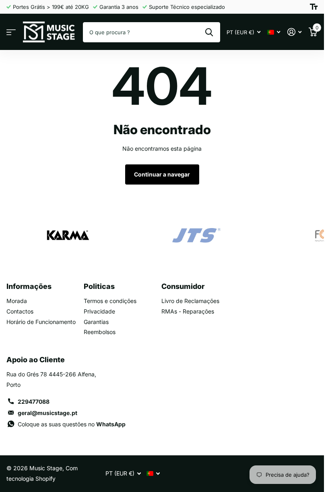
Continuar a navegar (162, 174)
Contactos (19, 311)
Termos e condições (110, 300)
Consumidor (182, 286)
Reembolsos (100, 331)
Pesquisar (209, 32)
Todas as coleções (11, 32)
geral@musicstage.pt (47, 412)
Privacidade (99, 311)
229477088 (34, 401)
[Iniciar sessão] (294, 32)
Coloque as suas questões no (72, 424)
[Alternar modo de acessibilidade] (314, 7)
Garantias (96, 321)
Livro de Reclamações (190, 300)
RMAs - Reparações (187, 311)
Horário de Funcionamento (41, 321)
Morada (16, 300)
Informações (29, 286)
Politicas (99, 286)
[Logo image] (67, 235)
